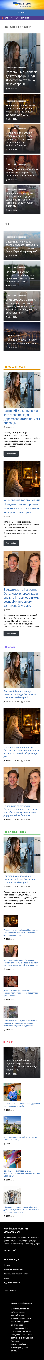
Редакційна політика (12, 1283)
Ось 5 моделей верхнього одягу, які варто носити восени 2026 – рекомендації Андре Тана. (21, 1065)
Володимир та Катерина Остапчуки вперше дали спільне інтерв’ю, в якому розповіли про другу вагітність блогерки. (19, 139)
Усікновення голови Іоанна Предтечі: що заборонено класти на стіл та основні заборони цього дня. (20, 110)
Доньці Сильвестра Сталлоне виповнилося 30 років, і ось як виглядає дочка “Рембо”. (22, 172)
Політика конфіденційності (14, 1269)
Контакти (7, 1265)
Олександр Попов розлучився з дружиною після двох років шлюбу (22, 1104)
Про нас (7, 1278)
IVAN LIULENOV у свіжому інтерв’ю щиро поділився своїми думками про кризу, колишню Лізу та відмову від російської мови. (21, 306)
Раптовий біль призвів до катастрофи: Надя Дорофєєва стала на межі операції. (21, 78)
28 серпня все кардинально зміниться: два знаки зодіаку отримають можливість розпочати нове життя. (21, 1209)
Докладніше (11, 454)
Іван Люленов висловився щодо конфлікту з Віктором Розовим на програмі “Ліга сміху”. (22, 1173)
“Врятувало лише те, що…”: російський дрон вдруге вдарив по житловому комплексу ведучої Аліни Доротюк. (21, 199)
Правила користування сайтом (16, 1274)
